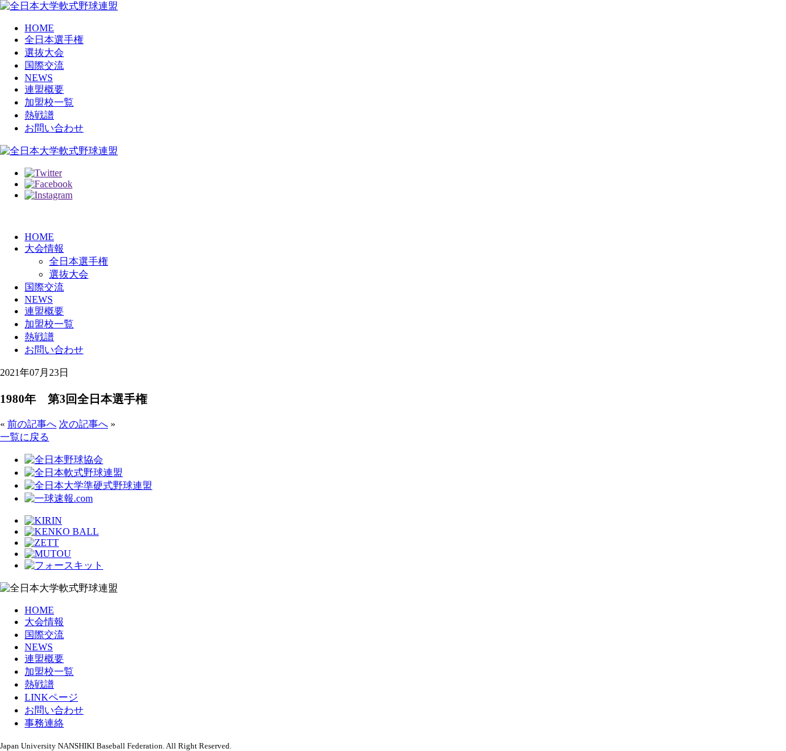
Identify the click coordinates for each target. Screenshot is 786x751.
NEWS (39, 77)
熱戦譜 (39, 115)
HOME (39, 28)
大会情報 (44, 248)
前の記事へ (31, 424)
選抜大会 (44, 52)
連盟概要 (44, 89)
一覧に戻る (24, 437)
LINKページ (51, 697)
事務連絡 (44, 723)
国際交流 (44, 65)
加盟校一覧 (49, 102)
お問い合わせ (54, 128)
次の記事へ (83, 424)
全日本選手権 (54, 39)
